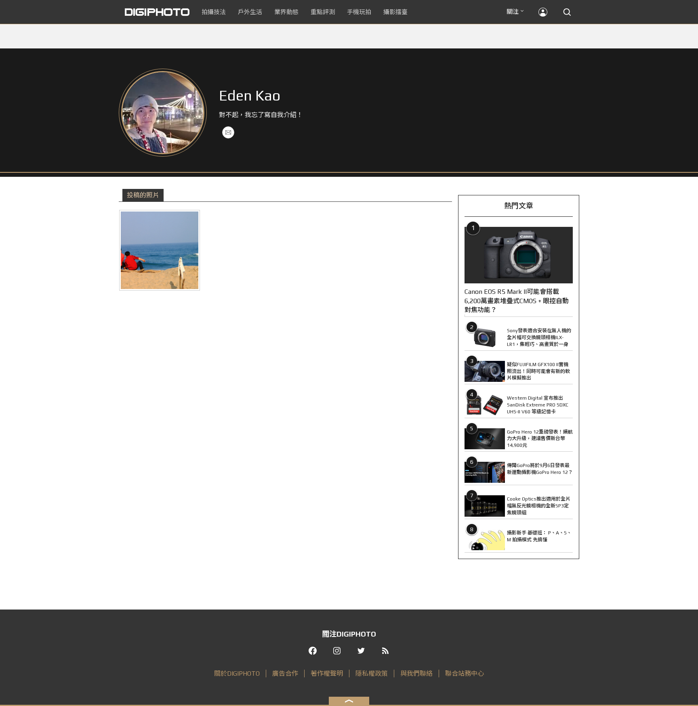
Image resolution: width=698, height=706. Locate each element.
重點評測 (323, 11)
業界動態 (286, 11)
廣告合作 (285, 673)
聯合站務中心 (464, 673)
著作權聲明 (327, 673)
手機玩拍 (359, 11)
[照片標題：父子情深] (159, 250)
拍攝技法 (214, 11)
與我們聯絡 (416, 673)
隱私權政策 (371, 673)
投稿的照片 (143, 195)
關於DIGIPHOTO (237, 673)
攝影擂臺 (395, 11)
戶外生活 (250, 11)
